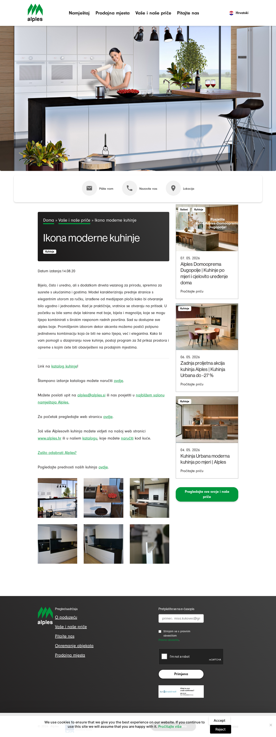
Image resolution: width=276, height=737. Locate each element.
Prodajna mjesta (113, 13)
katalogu (89, 438)
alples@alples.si (91, 395)
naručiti (127, 438)
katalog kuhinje (64, 366)
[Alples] (35, 13)
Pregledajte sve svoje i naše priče (207, 494)
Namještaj (79, 13)
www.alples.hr (49, 438)
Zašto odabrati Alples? (57, 452)
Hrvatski (242, 13)
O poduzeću (66, 617)
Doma (48, 220)
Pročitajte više (170, 726)
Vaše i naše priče (153, 13)
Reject (220, 729)
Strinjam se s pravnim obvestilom (176, 633)
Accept (219, 720)
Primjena (181, 674)
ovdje (118, 380)
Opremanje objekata (74, 645)
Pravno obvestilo (168, 640)
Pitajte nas (188, 13)
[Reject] (270, 725)
